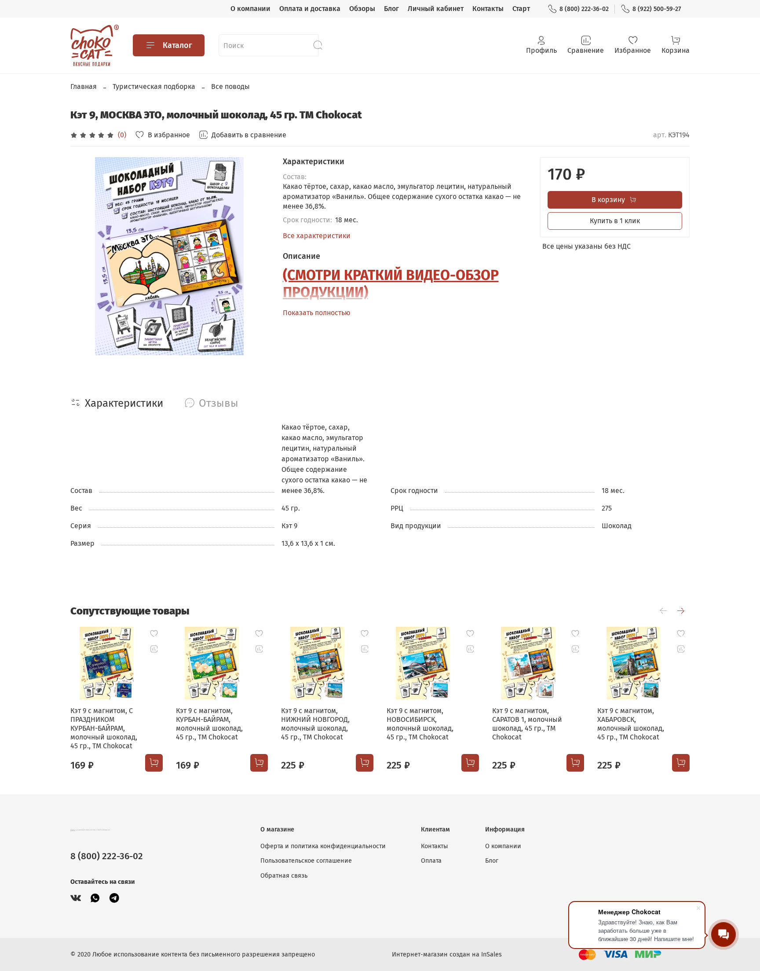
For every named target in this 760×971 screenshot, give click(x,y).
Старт (521, 8)
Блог (391, 8)
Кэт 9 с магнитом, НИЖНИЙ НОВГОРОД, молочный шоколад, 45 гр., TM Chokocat (315, 723)
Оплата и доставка (309, 8)
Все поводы (230, 86)
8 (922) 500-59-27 (656, 9)
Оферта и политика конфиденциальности (323, 846)
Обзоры (362, 8)
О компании (250, 8)
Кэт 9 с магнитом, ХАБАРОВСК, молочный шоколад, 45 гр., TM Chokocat (630, 723)
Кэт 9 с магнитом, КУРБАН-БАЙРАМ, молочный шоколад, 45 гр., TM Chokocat (209, 723)
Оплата (431, 860)
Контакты (488, 8)
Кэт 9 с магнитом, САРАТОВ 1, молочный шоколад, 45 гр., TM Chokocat (527, 723)
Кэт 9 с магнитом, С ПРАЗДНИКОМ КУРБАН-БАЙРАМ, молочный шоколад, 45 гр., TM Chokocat (103, 728)
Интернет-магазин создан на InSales (447, 954)
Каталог (177, 45)
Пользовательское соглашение (306, 860)
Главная (83, 86)
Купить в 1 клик (615, 221)
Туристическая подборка (154, 86)
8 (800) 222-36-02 (584, 9)
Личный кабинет (436, 8)
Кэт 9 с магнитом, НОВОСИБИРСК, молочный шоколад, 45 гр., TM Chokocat (420, 723)
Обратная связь (283, 875)
